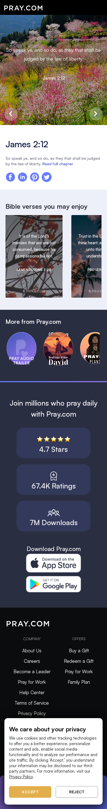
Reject (77, 791)
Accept (30, 791)
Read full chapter (57, 163)
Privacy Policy (32, 713)
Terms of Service (32, 703)
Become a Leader (31, 671)
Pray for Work (32, 682)
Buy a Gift (79, 650)
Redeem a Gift (79, 661)
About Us (31, 650)
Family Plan (79, 682)
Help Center (31, 692)
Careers (32, 661)
